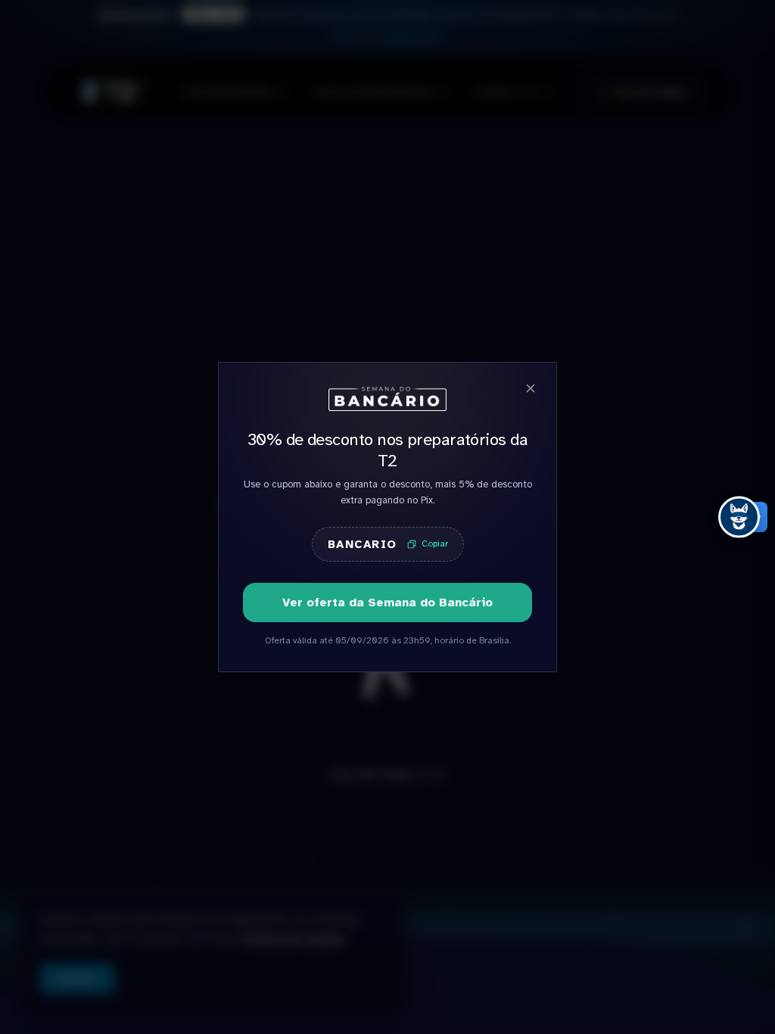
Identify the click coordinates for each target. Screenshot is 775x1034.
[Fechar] (530, 388)
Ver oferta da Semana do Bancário (387, 602)
